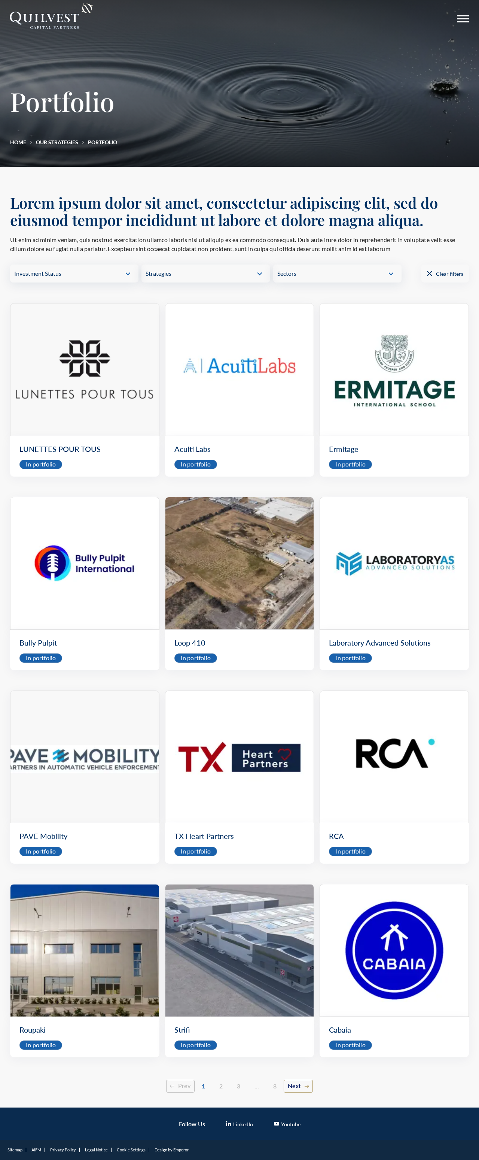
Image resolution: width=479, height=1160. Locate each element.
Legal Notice (96, 1149)
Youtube (290, 1124)
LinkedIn (243, 1124)
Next (294, 1085)
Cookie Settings (131, 1149)
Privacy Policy (63, 1149)
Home (18, 142)
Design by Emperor (172, 1149)
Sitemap (14, 1149)
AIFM (36, 1149)
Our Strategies (57, 142)
